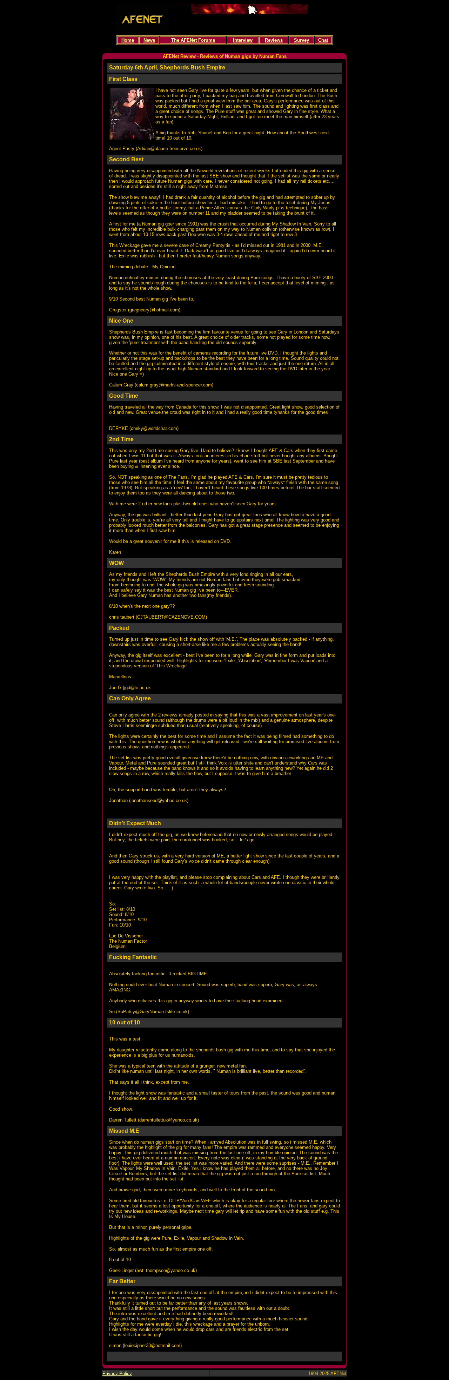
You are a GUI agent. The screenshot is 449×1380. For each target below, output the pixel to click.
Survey (301, 40)
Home (127, 40)
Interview (243, 40)
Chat (323, 40)
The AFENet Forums (193, 40)
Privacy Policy (117, 1373)
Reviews (274, 40)
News (149, 40)
